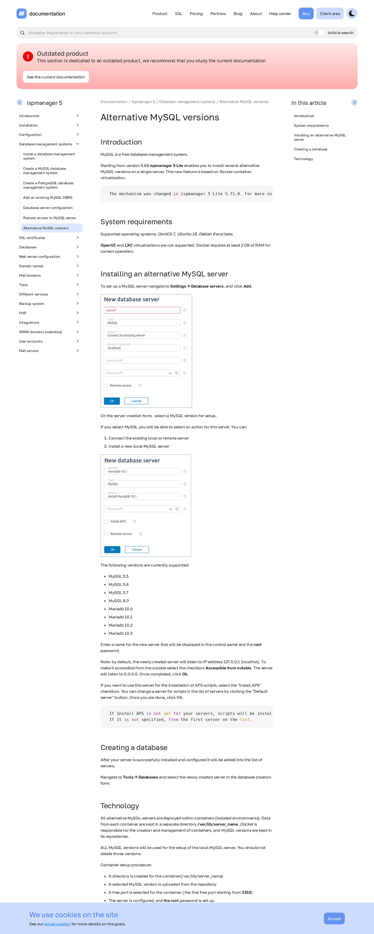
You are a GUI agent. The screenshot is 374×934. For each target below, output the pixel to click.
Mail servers (28, 350)
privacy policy (57, 923)
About (256, 13)
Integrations (29, 322)
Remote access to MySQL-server (49, 218)
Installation (28, 125)
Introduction (29, 116)
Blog (238, 13)
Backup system (31, 303)
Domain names (31, 266)
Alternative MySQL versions (45, 228)
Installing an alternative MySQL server (320, 137)
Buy (306, 13)
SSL (178, 13)
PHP (22, 313)
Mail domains (30, 275)
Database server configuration (48, 207)
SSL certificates (32, 237)
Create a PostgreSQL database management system (48, 185)
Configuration (30, 134)
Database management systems (45, 144)
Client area (330, 13)
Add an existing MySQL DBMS (48, 197)
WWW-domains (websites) (40, 332)
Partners (218, 13)
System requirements (311, 125)
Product (159, 13)
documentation (47, 13)
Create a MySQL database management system (44, 170)
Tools (23, 284)
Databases (27, 247)
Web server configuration (39, 256)
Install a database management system (49, 156)
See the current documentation (56, 76)
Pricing (196, 13)
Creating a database (310, 149)
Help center (280, 13)
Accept (334, 918)
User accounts (30, 341)
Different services (33, 294)
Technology (303, 159)
